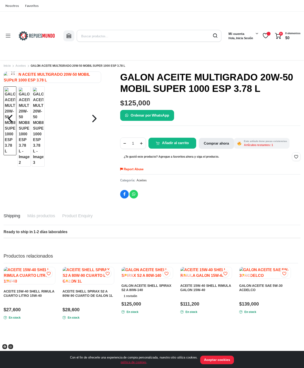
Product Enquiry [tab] (77, 215)
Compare (51, 283)
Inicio (7, 65)
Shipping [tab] (12, 215)
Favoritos (32, 6)
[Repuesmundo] (36, 35)
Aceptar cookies (217, 360)
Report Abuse (133, 169)
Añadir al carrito (175, 143)
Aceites (20, 65)
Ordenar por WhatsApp (150, 115)
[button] (13, 73)
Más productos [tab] (41, 215)
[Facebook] (4, 346)
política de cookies (133, 362)
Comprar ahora (216, 143)
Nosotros (12, 6)
